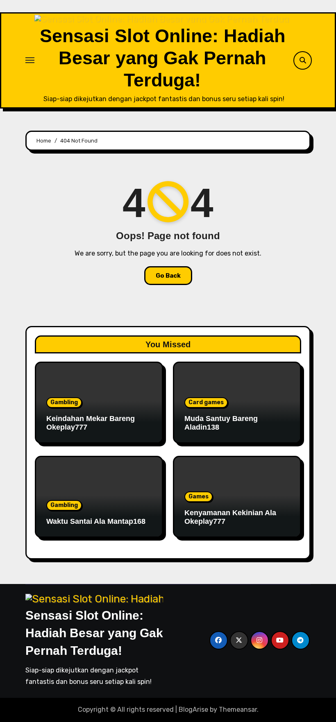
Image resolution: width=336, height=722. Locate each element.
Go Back (168, 275)
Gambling (64, 402)
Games (198, 496)
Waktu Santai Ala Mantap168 (95, 521)
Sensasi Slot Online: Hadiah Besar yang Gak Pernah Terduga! (162, 58)
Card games (206, 402)
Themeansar (238, 709)
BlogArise (193, 709)
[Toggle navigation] (29, 60)
